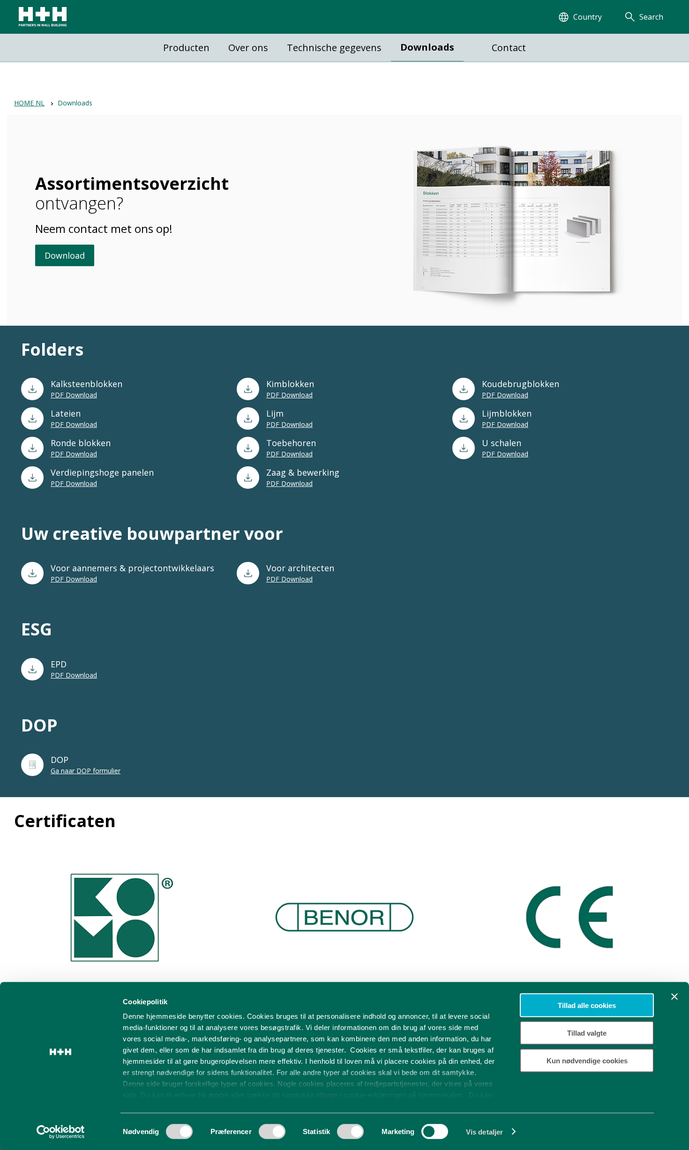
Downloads (427, 47)
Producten (186, 47)
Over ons (248, 47)
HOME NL (29, 102)
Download (65, 255)
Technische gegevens (334, 47)
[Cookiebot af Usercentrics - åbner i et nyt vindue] (61, 1132)
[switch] (272, 1134)
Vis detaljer (484, 1131)
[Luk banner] (674, 996)
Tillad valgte (587, 1033)
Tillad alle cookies (587, 1005)
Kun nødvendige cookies (587, 1060)
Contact (509, 47)
